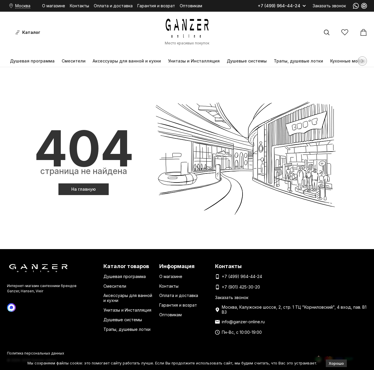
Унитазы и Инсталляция (194, 60)
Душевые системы (247, 60)
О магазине (53, 5)
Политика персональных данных (35, 353)
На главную (83, 189)
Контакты (79, 5)
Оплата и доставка (113, 5)
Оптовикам (191, 5)
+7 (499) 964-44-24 (279, 6)
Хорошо (336, 363)
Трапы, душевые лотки (298, 60)
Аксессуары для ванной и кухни (127, 60)
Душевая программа (32, 60)
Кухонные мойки (347, 60)
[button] (362, 61)
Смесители (74, 60)
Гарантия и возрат (156, 5)
